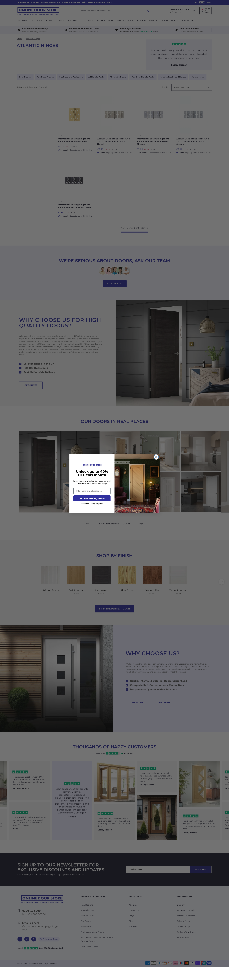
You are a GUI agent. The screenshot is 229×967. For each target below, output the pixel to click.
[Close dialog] (156, 457)
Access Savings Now (92, 498)
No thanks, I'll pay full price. (92, 504)
